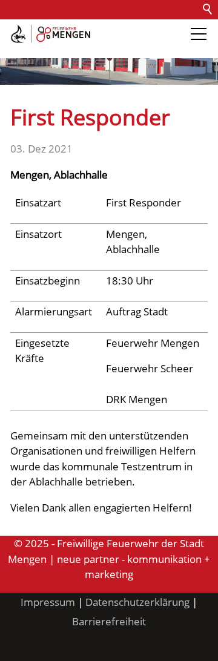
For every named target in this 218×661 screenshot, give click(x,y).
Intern (100, 48)
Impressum (48, 602)
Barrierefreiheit (41, 48)
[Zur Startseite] (50, 34)
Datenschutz (140, 29)
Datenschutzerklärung (137, 602)
